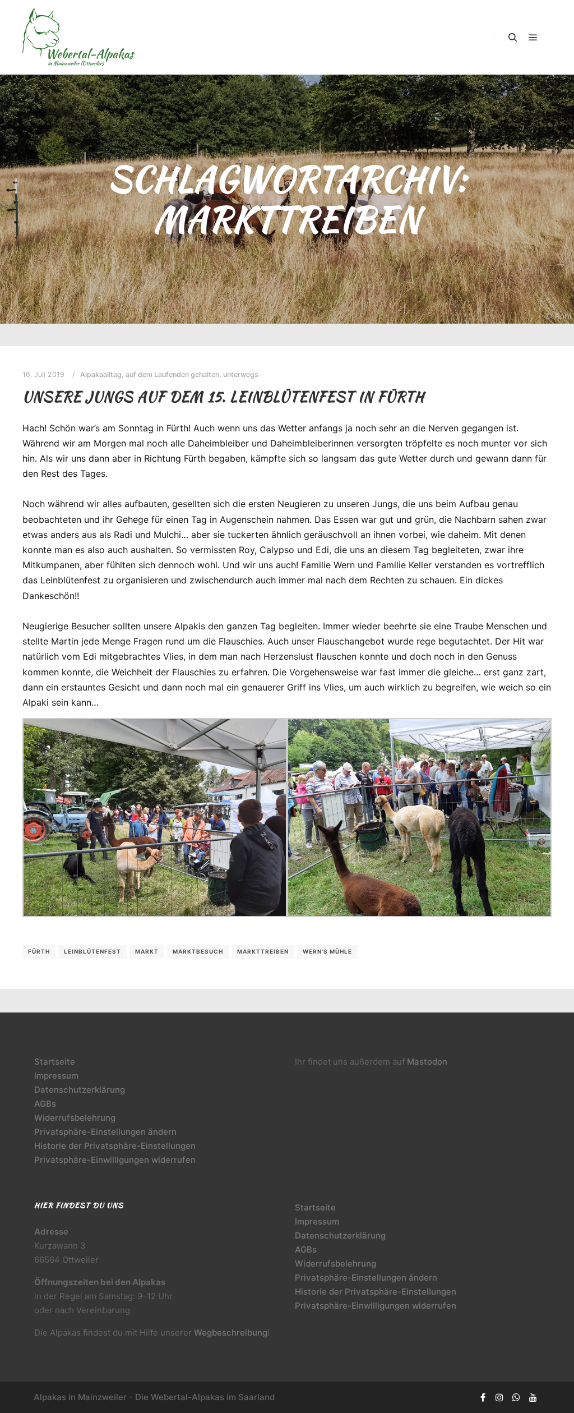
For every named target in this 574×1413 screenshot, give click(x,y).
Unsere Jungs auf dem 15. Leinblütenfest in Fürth (223, 396)
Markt (147, 951)
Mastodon (427, 1061)
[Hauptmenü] (533, 37)
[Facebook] (482, 1397)
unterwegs (240, 374)
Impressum (56, 1075)
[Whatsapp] (516, 1397)
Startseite (54, 1061)
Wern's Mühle (327, 951)
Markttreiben (263, 951)
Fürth (39, 951)
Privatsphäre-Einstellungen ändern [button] (105, 1131)
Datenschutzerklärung (79, 1089)
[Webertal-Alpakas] (78, 37)
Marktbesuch (198, 951)
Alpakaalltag (101, 374)
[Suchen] (513, 37)
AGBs (45, 1103)
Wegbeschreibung (230, 1332)
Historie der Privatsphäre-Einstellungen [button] (115, 1145)
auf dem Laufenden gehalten (172, 374)
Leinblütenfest (92, 951)
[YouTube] (533, 1397)
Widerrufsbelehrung (74, 1117)
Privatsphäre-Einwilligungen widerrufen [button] (115, 1159)
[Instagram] (499, 1397)
